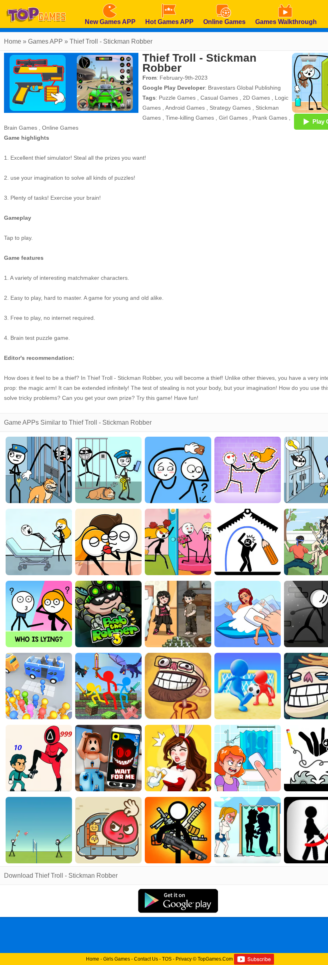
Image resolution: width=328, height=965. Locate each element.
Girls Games (116, 959)
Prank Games (269, 117)
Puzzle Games (177, 97)
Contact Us (146, 959)
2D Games (256, 97)
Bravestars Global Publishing (244, 87)
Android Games (185, 107)
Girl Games (233, 117)
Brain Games (20, 127)
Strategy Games (230, 107)
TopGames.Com (215, 959)
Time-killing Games (190, 117)
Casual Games (219, 97)
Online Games (60, 127)
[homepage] (36, 3)
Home (12, 41)
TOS (167, 959)
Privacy (184, 959)
